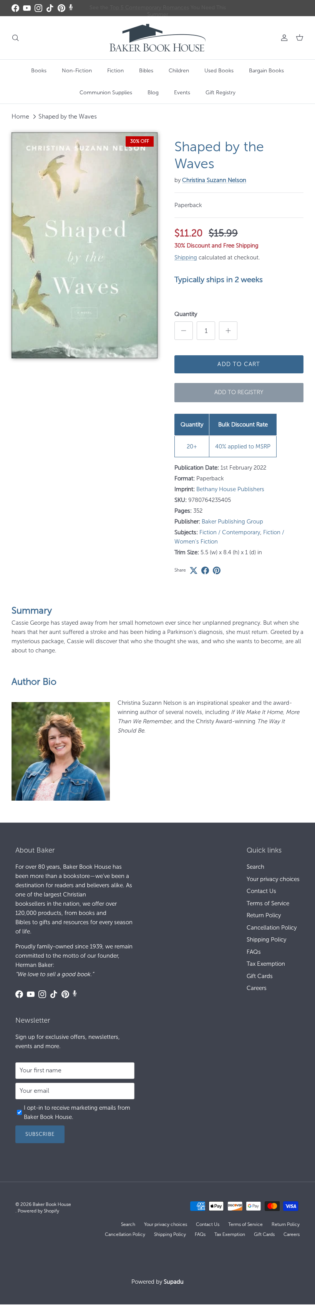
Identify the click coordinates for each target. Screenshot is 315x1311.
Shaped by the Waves (67, 116)
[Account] (282, 38)
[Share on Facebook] (205, 570)
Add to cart (238, 364)
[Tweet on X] (193, 570)
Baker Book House (52, 1204)
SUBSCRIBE (40, 1134)
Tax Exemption (266, 963)
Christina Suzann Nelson (214, 180)
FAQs (254, 951)
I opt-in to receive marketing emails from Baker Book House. (77, 1112)
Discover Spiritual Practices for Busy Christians (157, 8)
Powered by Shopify (38, 1211)
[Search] (15, 38)
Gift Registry (220, 92)
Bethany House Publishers (230, 489)
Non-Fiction (77, 70)
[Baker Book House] (157, 38)
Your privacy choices (273, 879)
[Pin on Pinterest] (216, 570)
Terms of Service (268, 903)
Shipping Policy (266, 939)
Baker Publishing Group (232, 521)
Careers (257, 988)
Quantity (185, 314)
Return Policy (264, 915)
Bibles (146, 70)
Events (182, 92)
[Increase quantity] (228, 330)
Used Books (219, 70)
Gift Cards (260, 976)
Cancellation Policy (272, 927)
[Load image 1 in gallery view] (85, 245)
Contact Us (261, 891)
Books (38, 70)
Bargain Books (266, 70)
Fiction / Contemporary (229, 532)
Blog (153, 92)
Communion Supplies (106, 92)
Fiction (115, 70)
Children (179, 70)
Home (20, 116)
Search (255, 866)
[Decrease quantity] (183, 330)
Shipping (185, 257)
